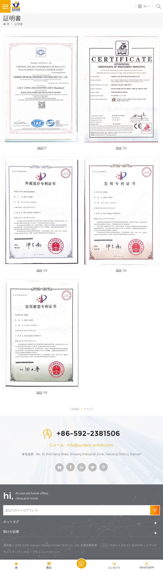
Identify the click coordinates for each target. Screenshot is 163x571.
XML (26, 552)
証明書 (18, 24)
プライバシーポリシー (46, 552)
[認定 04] (121, 211)
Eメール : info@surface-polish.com (81, 445)
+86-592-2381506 (88, 433)
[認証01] (41, 89)
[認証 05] (41, 334)
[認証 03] (41, 211)
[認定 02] (121, 89)
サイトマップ (12, 552)
